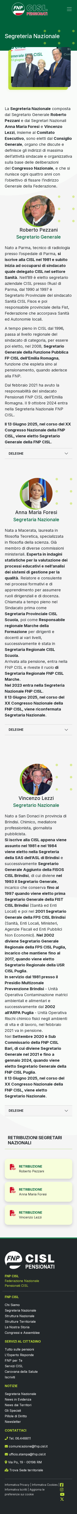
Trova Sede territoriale (25, 1470)
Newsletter (13, 1422)
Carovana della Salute (21, 1372)
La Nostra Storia (17, 1327)
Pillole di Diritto (16, 1416)
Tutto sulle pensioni (19, 1349)
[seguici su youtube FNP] (64, 1494)
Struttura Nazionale (19, 1316)
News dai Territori (18, 1405)
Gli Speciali (13, 1410)
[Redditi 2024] (14, 1167)
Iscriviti (10, 1377)
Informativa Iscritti (16, 1489)
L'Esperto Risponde (19, 1355)
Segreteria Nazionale (20, 1310)
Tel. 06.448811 (19, 1438)
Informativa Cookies (45, 1484)
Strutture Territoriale (20, 1322)
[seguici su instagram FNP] (63, 1489)
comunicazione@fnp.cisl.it (28, 1446)
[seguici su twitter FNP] (62, 1499)
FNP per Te (13, 1360)
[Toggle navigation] (69, 9)
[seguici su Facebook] (63, 1485)
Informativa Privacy (17, 1484)
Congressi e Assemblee (22, 1333)
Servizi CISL (14, 1366)
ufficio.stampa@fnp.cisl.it (27, 1454)
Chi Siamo (12, 1305)
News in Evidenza (18, 1399)
